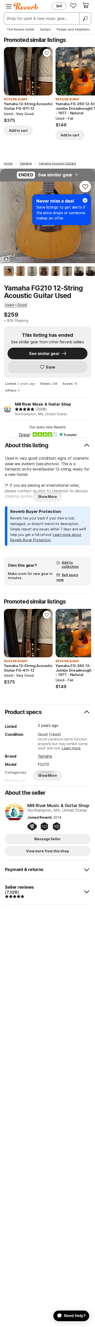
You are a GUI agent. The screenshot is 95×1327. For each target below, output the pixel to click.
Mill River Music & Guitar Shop (43, 404)
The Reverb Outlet (20, 29)
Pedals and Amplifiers (73, 29)
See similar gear (55, 174)
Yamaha (45, 756)
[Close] (85, 200)
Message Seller (47, 839)
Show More (47, 497)
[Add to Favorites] (47, 53)
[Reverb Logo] (26, 6)
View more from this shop (47, 851)
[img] (24, 409)
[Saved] (73, 5)
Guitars (45, 29)
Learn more (71, 748)
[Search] (85, 18)
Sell (59, 6)
